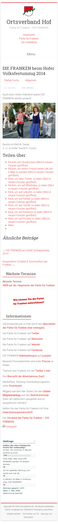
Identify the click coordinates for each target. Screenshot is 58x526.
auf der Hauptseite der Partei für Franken (29, 285)
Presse (46, 361)
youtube (46, 355)
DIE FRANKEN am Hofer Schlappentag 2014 (26, 252)
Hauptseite (29, 34)
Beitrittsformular (39, 395)
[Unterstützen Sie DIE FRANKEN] (29, 298)
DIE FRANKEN (29, 42)
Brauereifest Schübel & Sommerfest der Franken (25, 263)
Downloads (15, 385)
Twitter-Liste (42, 370)
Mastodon (37, 338)
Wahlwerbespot (28, 355)
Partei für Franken (29, 38)
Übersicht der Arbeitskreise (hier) (25, 376)
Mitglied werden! (14, 514)
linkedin (35, 344)
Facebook (37, 350)
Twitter (35, 333)
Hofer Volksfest (27, 88)
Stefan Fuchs (11, 80)
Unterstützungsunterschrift (18, 412)
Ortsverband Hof (29, 22)
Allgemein (30, 80)
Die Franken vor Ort (31, 514)
